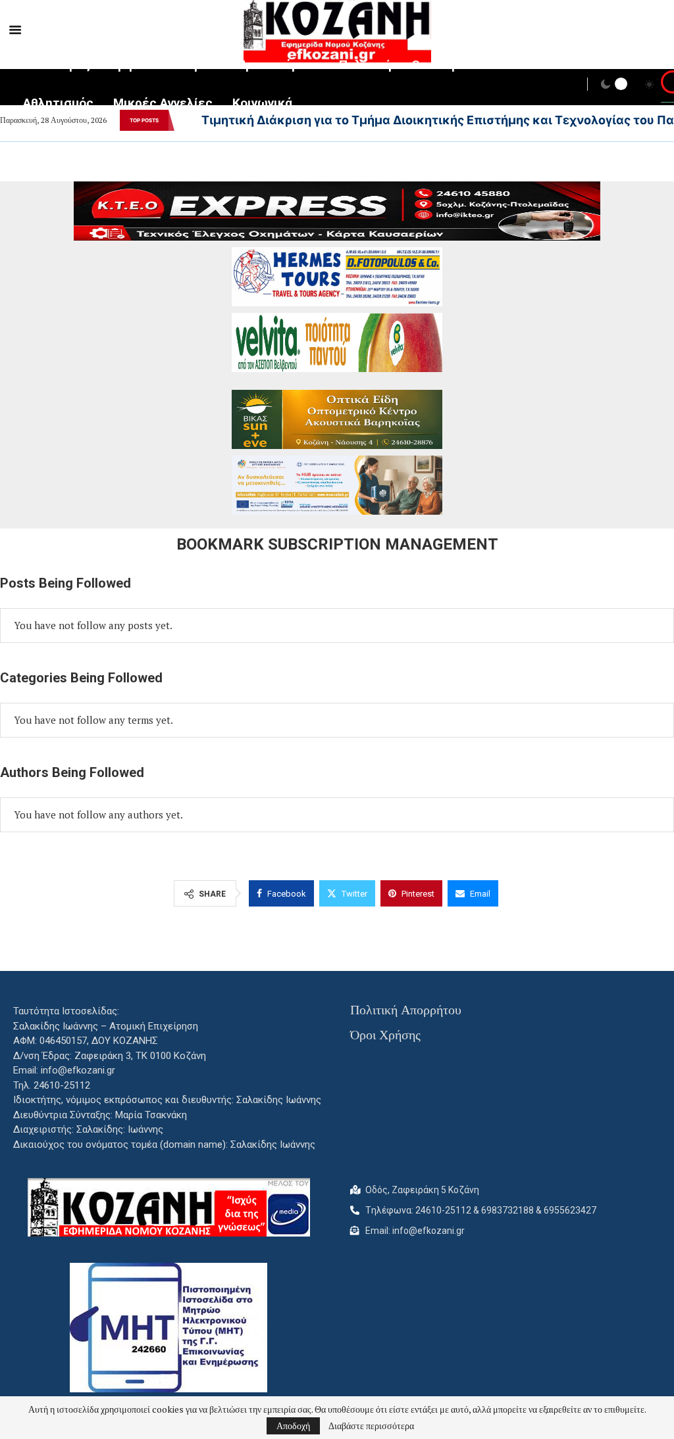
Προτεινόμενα (278, 64)
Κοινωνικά (262, 102)
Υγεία (201, 64)
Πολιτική (365, 64)
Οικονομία (440, 64)
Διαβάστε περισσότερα (371, 1425)
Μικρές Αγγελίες (163, 102)
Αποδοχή (293, 1425)
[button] (183, 120)
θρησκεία (138, 64)
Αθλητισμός (58, 102)
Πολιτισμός (57, 64)
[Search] (667, 86)
